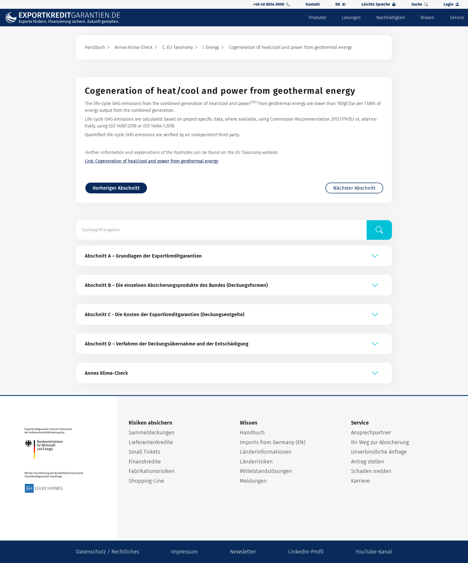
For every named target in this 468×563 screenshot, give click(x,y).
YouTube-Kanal (374, 551)
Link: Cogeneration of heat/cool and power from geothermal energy (151, 161)
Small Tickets (144, 451)
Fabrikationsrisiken (152, 471)
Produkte (317, 17)
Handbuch (252, 432)
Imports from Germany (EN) (272, 442)
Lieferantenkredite (151, 442)
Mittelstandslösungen (266, 471)
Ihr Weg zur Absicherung (380, 442)
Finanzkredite (145, 461)
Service (457, 17)
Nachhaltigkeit (390, 17)
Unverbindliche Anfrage (379, 451)
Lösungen (351, 17)
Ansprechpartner (371, 432)
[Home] (66, 17)
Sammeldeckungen (152, 432)
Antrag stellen (367, 461)
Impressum (184, 551)
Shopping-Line (146, 481)
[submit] (379, 230)
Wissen (427, 17)
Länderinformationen (266, 451)
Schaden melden (371, 471)
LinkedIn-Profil (305, 551)
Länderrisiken (256, 461)
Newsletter (243, 551)
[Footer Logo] (54, 460)
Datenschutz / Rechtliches (107, 551)
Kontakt (313, 4)
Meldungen (253, 481)
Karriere (360, 481)
